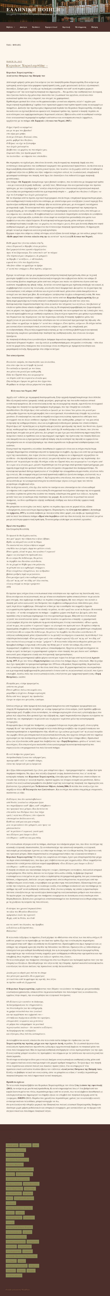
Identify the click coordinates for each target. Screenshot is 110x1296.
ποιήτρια (11, 1270)
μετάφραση (33, 1241)
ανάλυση (11, 1203)
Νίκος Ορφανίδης (14, 1188)
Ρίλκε (9, 1198)
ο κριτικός (11, 1246)
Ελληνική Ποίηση (33, 9)
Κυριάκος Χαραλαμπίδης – (27, 65)
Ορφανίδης (30, 1188)
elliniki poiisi (12, 1145)
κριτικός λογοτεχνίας (16, 1237)
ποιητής (31, 1270)
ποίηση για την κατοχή (16, 1266)
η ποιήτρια (28, 1217)
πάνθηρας (11, 1261)
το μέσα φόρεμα (14, 1275)
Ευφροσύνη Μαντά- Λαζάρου (19, 1169)
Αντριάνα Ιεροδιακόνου (17, 1159)
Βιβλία (9, 27)
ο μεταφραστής (13, 1251)
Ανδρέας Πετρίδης (15, 1155)
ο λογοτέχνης (24, 1246)
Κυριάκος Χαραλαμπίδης (17, 1179)
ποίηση (22, 1261)
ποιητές (21, 1270)
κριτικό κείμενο (13, 1232)
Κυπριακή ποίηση (24, 1174)
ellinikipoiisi (25, 1145)
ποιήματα (34, 1266)
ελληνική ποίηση (14, 1217)
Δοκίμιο (23, 27)
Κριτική (66, 27)
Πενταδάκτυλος (14, 1193)
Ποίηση (94, 27)
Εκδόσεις (36, 27)
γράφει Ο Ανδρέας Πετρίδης (19, 1208)
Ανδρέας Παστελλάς (16, 1150)
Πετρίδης (28, 1193)
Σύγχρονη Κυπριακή (24, 1198)
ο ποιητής (27, 1251)
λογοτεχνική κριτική (15, 1241)
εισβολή (20, 1212)
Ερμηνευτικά (51, 27)
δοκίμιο (10, 1212)
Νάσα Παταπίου (31, 1184)
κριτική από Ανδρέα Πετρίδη (19, 1227)
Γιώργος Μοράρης (14, 1164)
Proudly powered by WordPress (18, 1289)
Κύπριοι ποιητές (14, 1184)
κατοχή (10, 1222)
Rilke (36, 1145)
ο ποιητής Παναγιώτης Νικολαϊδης (21, 1256)
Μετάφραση (80, 27)
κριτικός (27, 1232)
